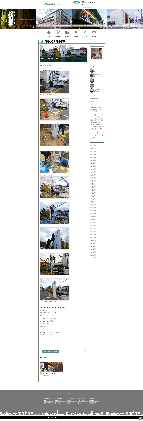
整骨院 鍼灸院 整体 (100, 126)
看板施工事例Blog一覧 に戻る (50, 351)
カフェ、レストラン (93, 124)
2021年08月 (93, 177)
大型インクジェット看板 (94, 116)
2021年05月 (93, 178)
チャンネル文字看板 (93, 111)
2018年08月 (93, 222)
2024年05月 (93, 163)
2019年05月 (93, 210)
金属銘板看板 (100, 118)
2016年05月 (93, 236)
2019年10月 (93, 202)
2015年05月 (93, 249)
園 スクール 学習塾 (98, 128)
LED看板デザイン (80, 393)
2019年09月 (93, 204)
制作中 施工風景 (93, 107)
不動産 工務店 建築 (93, 130)
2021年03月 (93, 181)
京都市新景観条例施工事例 (92, 402)
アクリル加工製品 (97, 122)
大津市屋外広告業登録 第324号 (59, 398)
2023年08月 (93, 172)
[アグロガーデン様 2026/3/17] (97, 72)
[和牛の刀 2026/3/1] (97, 82)
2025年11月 (93, 148)
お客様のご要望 (80, 403)
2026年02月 (93, 145)
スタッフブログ (94, 99)
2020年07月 (93, 189)
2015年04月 (93, 251)
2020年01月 (93, 198)
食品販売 (99, 124)
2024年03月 (93, 166)
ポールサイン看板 (100, 120)
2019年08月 (93, 205)
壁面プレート (98, 109)
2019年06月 (93, 208)
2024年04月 (93, 165)
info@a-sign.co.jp (87, 7)
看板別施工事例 (68, 393)
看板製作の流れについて (92, 393)
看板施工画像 (68, 403)
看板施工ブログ (69, 400)
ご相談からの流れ (81, 400)
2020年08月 (93, 187)
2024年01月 (93, 169)
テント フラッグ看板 (93, 118)
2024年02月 (93, 168)
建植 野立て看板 (43, 65)
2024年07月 (93, 160)
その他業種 (49, 65)
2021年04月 (93, 180)
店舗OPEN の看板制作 (47, 402)
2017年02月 (93, 228)
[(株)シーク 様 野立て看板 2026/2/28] (97, 87)
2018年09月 (93, 220)
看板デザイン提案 (57, 402)
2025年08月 (93, 150)
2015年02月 (93, 252)
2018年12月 (93, 216)
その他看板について (92, 398)
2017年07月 (93, 225)
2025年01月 (93, 154)
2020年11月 (93, 183)
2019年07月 (93, 207)
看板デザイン (57, 400)
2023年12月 (93, 171)
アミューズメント (100, 135)
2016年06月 (93, 234)
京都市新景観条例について (92, 403)
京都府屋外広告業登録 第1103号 (60, 393)
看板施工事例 (50, 63)
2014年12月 (93, 255)
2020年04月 (93, 193)
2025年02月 (93, 153)
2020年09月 (93, 186)
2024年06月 (93, 162)
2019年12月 (93, 199)
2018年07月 (93, 223)
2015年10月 (93, 242)
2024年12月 (93, 156)
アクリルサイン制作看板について (71, 398)
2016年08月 (93, 231)
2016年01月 (93, 237)
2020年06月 (93, 190)
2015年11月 (93, 240)
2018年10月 (93, 219)
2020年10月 (93, 184)
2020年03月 (93, 195)
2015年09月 (93, 243)
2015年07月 (93, 246)
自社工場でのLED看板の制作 (82, 398)
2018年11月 (93, 217)
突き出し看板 (92, 109)
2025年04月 (93, 151)
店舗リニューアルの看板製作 (48, 403)
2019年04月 (93, 211)
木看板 (91, 122)
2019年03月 (93, 213)
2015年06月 (93, 248)
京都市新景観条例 (92, 400)
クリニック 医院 (93, 126)
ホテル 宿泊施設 (92, 135)
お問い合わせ (79, 402)
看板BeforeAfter (47, 400)
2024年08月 (93, 159)
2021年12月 (93, 175)
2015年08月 (93, 245)
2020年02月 (93, 196)
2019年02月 (93, 214)
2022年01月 (93, 174)
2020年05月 (93, 192)
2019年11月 (93, 201)
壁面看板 (98, 107)
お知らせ (93, 101)
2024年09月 (93, 157)
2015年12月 (93, 239)
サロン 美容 (92, 128)
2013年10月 (93, 257)
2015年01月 (93, 254)
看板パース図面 (57, 403)
